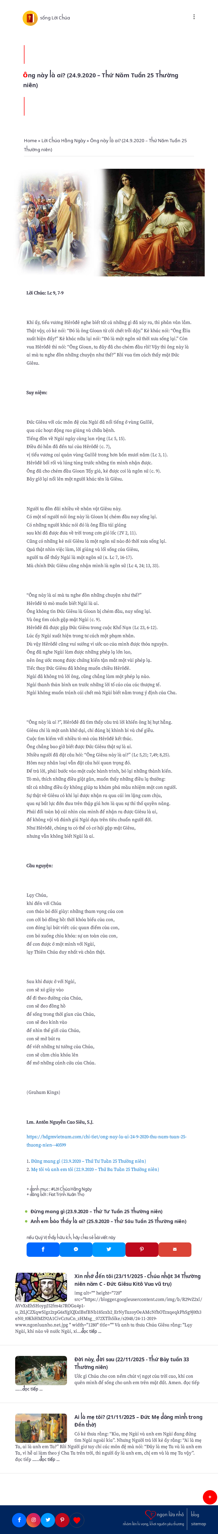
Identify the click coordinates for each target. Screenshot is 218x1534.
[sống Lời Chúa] (31, 17)
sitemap (198, 1524)
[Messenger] (76, 1249)
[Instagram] (33, 1520)
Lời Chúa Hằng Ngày (72, 1189)
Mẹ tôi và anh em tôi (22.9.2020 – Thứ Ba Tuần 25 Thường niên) (95, 1169)
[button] (210, 1497)
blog (195, 1514)
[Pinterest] (141, 1249)
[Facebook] (43, 1249)
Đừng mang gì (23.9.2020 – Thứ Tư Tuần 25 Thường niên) (88, 1161)
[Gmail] (174, 1249)
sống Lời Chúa (55, 17)
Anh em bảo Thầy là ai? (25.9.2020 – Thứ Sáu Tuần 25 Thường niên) (108, 1221)
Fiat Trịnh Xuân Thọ (66, 1194)
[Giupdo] (76, 1520)
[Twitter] (109, 1249)
